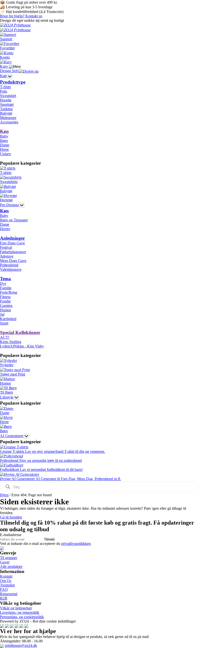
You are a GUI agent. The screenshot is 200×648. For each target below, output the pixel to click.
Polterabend (9, 265)
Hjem (4, 495)
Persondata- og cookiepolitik (22, 617)
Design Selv (9, 71)
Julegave (6, 256)
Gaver (5, 562)
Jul (2, 314)
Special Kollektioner (20, 332)
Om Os (5, 581)
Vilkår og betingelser (16, 608)
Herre (4, 149)
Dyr (3, 283)
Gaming (6, 305)
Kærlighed (8, 319)
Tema (5, 278)
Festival (6, 247)
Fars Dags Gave (12, 243)
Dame (4, 145)
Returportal (8, 594)
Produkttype (12, 82)
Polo (3, 91)
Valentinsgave (10, 269)
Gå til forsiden (11, 517)
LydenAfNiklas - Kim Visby (22, 346)
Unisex (5, 154)
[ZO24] (2, 548)
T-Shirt (5, 87)
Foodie (5, 301)
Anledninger (12, 238)
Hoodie (5, 100)
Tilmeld (49, 539)
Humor (5, 310)
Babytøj (6, 113)
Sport (4, 323)
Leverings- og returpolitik (19, 612)
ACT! (4, 337)
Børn (4, 141)
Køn (4, 131)
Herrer (5, 229)
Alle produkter (11, 566)
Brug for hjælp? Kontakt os (21, 16)
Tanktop (6, 109)
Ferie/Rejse (8, 292)
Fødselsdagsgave (13, 252)
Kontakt (6, 576)
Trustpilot (7, 585)
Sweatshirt (8, 96)
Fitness (5, 297)
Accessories (9, 122)
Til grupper (8, 558)
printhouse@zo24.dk (21, 645)
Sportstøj (7, 104)
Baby (4, 136)
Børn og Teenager (14, 220)
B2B (3, 598)
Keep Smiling (10, 342)
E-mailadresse (10, 535)
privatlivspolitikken (76, 543)
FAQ (4, 589)
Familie (5, 288)
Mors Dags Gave (13, 261)
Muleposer (8, 118)
